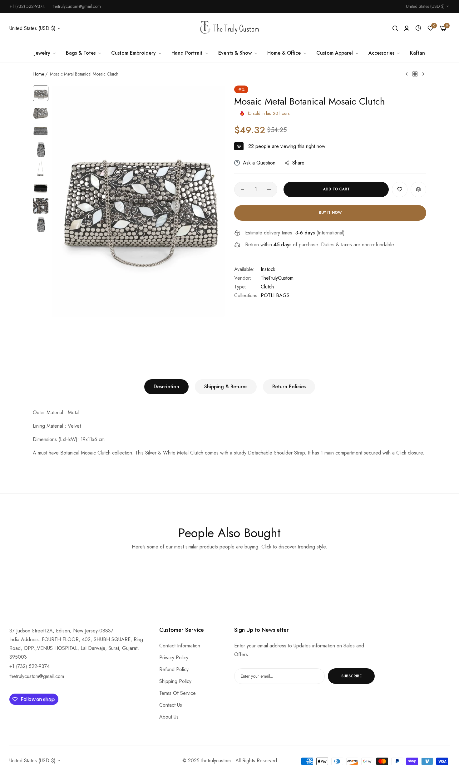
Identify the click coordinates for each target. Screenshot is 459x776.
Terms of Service (177, 693)
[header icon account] (406, 28)
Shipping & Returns (225, 386)
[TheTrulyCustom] (229, 28)
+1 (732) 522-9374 (29, 666)
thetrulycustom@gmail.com (36, 676)
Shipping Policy (175, 681)
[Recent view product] (418, 28)
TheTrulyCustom (277, 278)
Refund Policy (174, 669)
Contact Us (170, 705)
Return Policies (289, 386)
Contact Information (179, 645)
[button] (399, 189)
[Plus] (269, 189)
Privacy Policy (173, 657)
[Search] (395, 28)
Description (166, 386)
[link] (45, 53)
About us (169, 716)
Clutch (267, 286)
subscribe (351, 676)
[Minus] (242, 189)
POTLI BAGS (275, 295)
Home (38, 74)
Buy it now (330, 212)
